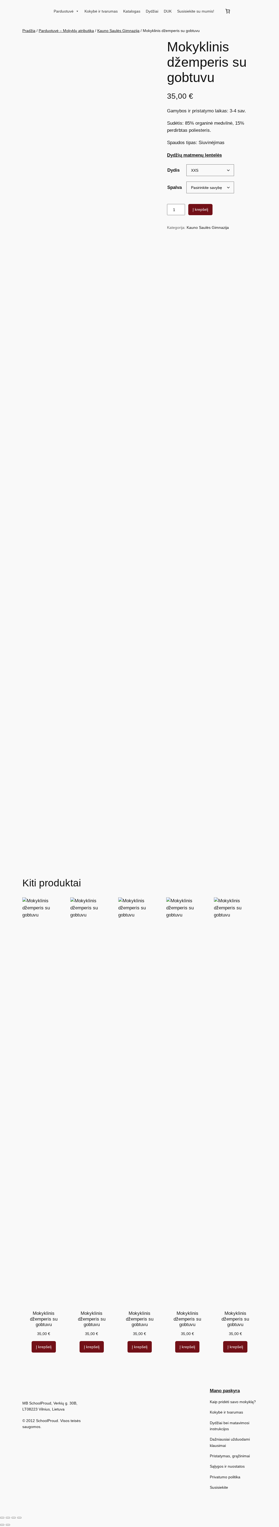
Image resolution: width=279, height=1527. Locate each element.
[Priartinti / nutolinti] (2, 1518)
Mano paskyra (225, 1390)
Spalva (174, 187)
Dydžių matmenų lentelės (194, 155)
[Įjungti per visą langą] (8, 1518)
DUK (168, 11)
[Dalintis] (13, 1518)
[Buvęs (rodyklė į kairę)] (2, 1525)
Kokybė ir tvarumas (101, 11)
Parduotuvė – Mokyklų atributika (66, 30)
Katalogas (131, 11)
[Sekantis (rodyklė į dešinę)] (8, 1525)
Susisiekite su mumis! (195, 11)
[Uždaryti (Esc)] (19, 1518)
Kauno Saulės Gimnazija (118, 30)
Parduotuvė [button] (64, 11)
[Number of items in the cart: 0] (227, 11)
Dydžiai (152, 11)
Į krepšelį (200, 209)
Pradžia (28, 30)
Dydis (173, 170)
